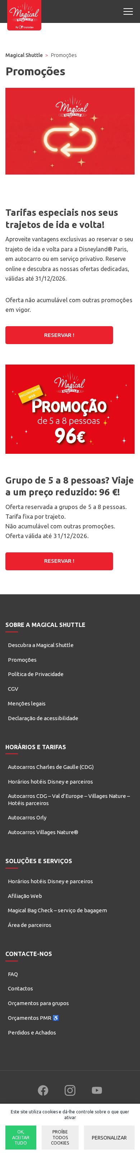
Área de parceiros (29, 925)
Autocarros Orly (27, 817)
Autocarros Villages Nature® (43, 832)
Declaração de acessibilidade (43, 718)
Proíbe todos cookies (60, 1137)
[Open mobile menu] (128, 11)
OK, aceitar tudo (20, 1137)
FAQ (13, 974)
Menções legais (27, 703)
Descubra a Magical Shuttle (41, 645)
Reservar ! (59, 335)
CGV (13, 689)
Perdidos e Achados (32, 1032)
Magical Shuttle (24, 55)
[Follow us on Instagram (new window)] (70, 1090)
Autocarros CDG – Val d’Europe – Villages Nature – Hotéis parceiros (69, 799)
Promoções (22, 660)
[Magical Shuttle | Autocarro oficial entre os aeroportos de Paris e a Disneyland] (24, 15)
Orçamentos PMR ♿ (33, 1018)
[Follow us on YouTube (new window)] (97, 1090)
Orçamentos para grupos (38, 1003)
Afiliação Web (25, 896)
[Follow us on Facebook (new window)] (43, 1090)
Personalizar (109, 1138)
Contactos (20, 988)
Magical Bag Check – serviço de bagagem (57, 910)
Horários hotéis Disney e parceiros (50, 782)
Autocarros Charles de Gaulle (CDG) (51, 767)
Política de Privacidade (36, 674)
